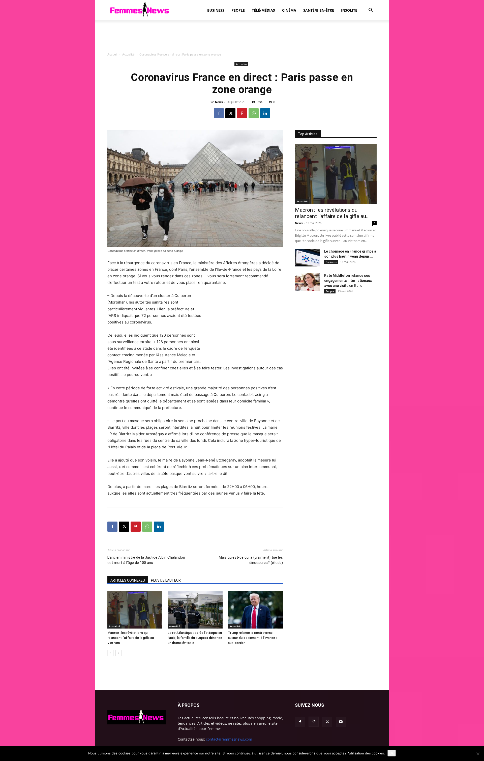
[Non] (477, 753)
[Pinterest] (242, 113)
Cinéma (289, 10)
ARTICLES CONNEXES (127, 580)
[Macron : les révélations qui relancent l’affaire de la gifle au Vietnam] (134, 610)
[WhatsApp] (254, 113)
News (219, 102)
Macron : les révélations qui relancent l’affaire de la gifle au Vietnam (130, 638)
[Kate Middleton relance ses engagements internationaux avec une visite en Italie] (307, 282)
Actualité (114, 626)
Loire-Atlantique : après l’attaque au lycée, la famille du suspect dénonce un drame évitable (195, 638)
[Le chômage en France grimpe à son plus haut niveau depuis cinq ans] (307, 257)
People (238, 10)
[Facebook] (219, 113)
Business (215, 10)
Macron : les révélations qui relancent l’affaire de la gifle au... (332, 213)
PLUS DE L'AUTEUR (166, 580)
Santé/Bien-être (318, 10)
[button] (371, 10)
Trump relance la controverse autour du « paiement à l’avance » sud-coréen (252, 638)
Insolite (349, 10)
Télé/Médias (263, 10)
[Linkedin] (265, 113)
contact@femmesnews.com (229, 739)
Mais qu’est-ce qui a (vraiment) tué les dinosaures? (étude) (251, 560)
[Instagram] (314, 722)
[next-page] (118, 653)
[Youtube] (341, 722)
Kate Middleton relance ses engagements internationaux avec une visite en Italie (348, 281)
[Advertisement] (242, 64)
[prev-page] (110, 653)
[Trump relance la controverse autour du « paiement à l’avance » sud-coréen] (255, 610)
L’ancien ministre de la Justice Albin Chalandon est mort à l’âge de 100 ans (146, 560)
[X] (230, 113)
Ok (391, 753)
